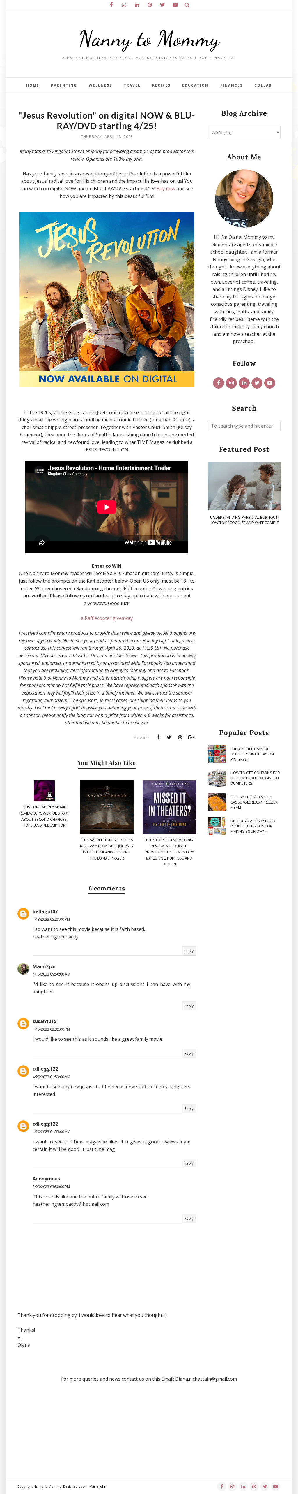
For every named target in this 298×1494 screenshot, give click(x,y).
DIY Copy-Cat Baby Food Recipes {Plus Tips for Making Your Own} (252, 826)
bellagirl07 (45, 911)
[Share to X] (169, 737)
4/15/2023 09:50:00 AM (51, 974)
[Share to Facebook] (158, 737)
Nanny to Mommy (149, 39)
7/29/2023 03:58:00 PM (51, 1186)
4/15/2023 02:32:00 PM (51, 1029)
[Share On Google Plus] (191, 737)
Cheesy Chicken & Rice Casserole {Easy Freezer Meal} (254, 802)
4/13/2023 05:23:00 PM (51, 919)
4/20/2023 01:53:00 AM (51, 1076)
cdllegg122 (45, 1069)
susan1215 (44, 1021)
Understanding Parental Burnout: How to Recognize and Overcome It (244, 520)
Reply (189, 950)
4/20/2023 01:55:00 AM (51, 1131)
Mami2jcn (44, 966)
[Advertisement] (244, 627)
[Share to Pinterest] (180, 737)
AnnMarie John (94, 1486)
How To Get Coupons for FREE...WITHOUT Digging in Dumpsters (255, 778)
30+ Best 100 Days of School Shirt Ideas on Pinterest (252, 754)
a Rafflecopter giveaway (107, 618)
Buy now (165, 188)
